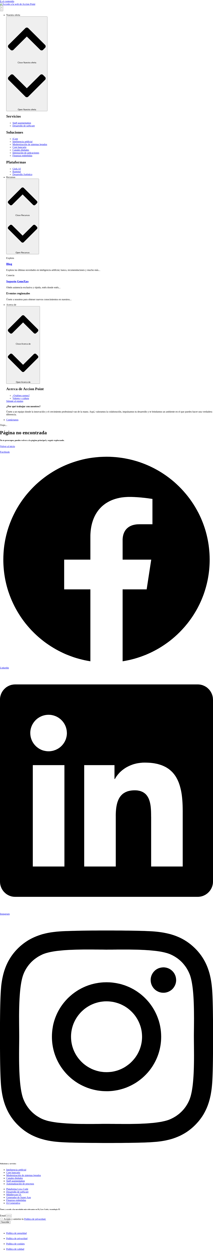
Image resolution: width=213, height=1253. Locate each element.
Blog (9, 264)
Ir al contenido (7, 1)
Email (3, 1215)
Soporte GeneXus (17, 281)
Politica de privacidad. (35, 1219)
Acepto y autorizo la (25, 1219)
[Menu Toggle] (1, 8)
